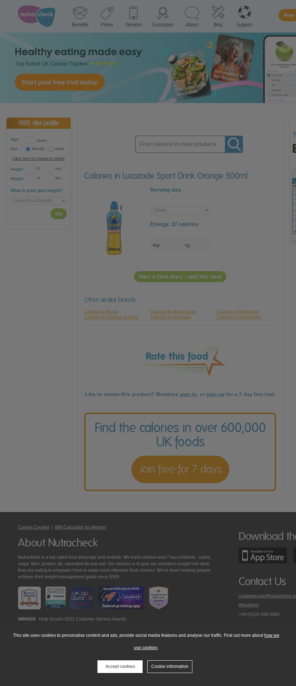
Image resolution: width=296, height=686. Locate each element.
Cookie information (169, 666)
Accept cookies (120, 666)
